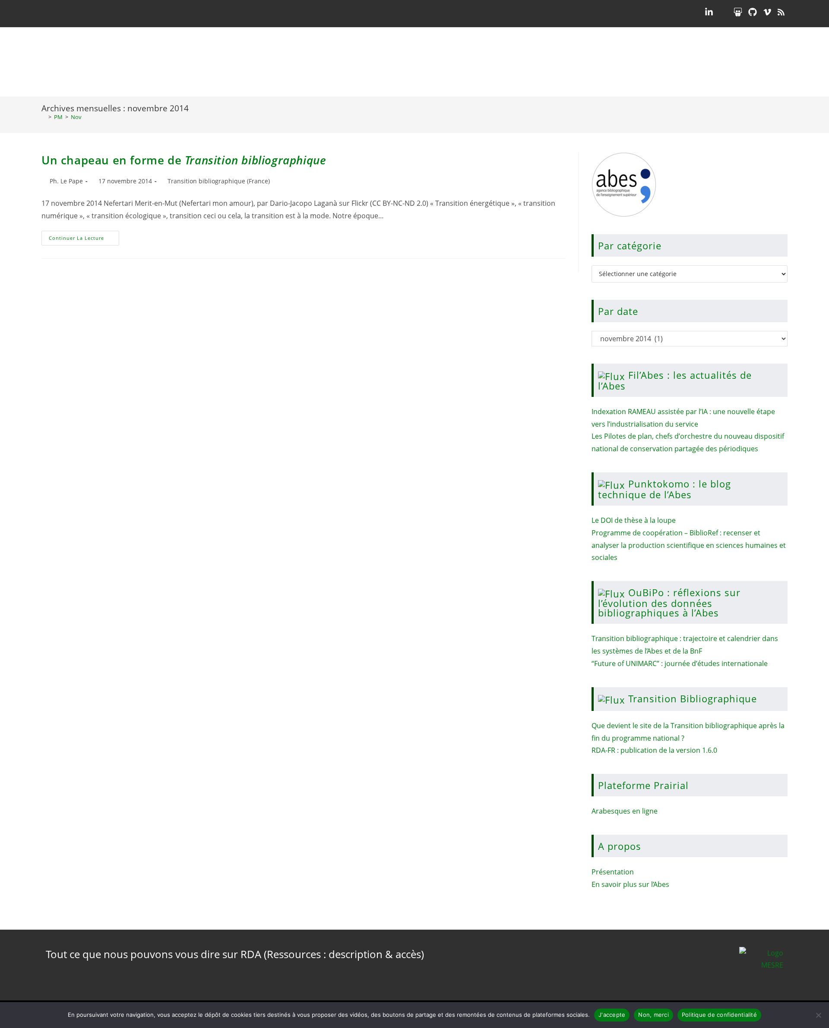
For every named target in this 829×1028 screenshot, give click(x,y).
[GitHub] (752, 12)
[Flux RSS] (781, 12)
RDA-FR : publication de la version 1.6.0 (654, 750)
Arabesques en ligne (625, 811)
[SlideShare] (738, 12)
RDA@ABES (93, 62)
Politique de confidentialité (719, 1014)
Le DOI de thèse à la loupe (634, 520)
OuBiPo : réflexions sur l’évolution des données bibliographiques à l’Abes (669, 602)
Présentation (613, 872)
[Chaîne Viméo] (767, 12)
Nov (76, 117)
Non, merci (653, 1014)
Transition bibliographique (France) (219, 181)
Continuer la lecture (84, 236)
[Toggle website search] (780, 62)
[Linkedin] (709, 12)
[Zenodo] (723, 12)
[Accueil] (43, 117)
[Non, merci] (818, 1015)
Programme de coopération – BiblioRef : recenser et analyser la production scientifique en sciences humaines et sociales (689, 545)
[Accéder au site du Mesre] (761, 965)
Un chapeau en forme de (183, 160)
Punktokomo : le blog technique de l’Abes (664, 489)
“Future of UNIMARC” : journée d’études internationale (680, 663)
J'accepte (611, 1014)
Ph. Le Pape (66, 181)
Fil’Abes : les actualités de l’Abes (675, 380)
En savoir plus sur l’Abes (630, 884)
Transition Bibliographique (692, 698)
